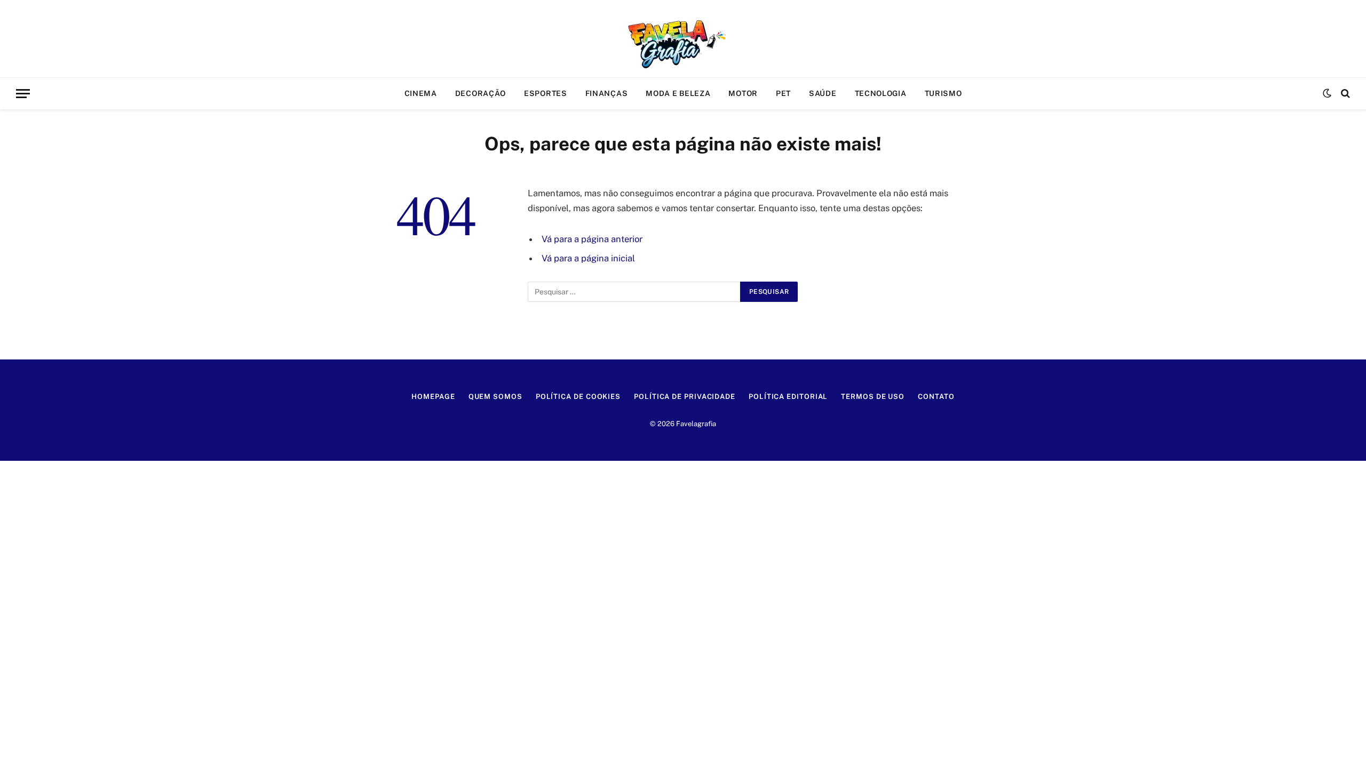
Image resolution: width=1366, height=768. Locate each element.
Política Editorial (788, 397)
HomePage (433, 397)
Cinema (420, 93)
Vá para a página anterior (592, 239)
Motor (743, 93)
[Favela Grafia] (683, 39)
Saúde (823, 93)
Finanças (606, 93)
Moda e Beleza (678, 93)
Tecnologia (881, 93)
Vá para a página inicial (588, 258)
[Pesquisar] (1344, 94)
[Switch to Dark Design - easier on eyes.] (1327, 93)
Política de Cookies (578, 397)
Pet (783, 93)
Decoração (480, 93)
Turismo (943, 93)
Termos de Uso (872, 397)
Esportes (545, 93)
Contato (936, 397)
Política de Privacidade (684, 397)
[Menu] (23, 94)
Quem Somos (495, 397)
